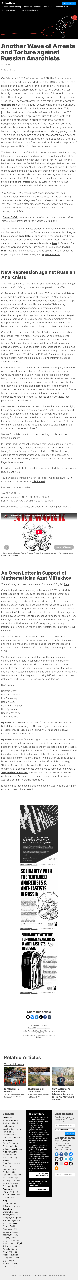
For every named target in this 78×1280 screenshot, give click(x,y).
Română (13, 1246)
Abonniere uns (69, 4)
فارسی (5, 1240)
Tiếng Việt (7, 1258)
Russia (30, 1028)
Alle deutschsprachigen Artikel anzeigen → (20, 10)
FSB (34, 1028)
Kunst (5, 1120)
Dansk (14, 1249)
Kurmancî (7, 1263)
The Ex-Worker (9, 1192)
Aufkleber (14, 1146)
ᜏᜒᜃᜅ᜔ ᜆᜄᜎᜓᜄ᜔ (9, 1266)
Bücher (5, 7)
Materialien (27, 7)
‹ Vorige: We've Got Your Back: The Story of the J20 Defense (39, 1031)
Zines (5, 1143)
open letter (25, 236)
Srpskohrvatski (9, 1243)
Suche (51, 7)
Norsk (14, 1263)
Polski (5, 1223)
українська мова (10, 1255)
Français (6, 1217)
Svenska (6, 1249)
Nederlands (15, 1240)
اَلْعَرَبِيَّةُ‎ (19, 1243)
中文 (15, 1229)
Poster (5, 1146)
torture (39, 1028)
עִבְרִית (5, 1252)
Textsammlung (15, 7)
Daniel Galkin (10, 217)
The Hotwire (8, 1197)
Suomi (5, 1226)
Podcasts (37, 7)
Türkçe (13, 1238)
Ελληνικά (13, 1223)
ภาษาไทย (13, 1252)
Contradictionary (10, 1169)
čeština (6, 1235)
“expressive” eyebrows (14, 772)
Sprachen (59, 7)
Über (66, 7)
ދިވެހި (4, 1260)
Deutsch (14, 1215)
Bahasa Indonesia (10, 1232)
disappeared (9, 104)
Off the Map (13, 1186)
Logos (19, 1149)
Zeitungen (13, 1143)
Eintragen (70, 1133)
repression (46, 1028)
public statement (20, 181)
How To (17, 1129)
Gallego (10, 1260)
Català (16, 1258)
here (54, 243)
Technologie (8, 1135)
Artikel (6, 1117)
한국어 (5, 1246)
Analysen (7, 1123)
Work (5, 1172)
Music (12, 1149)
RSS (11, 1117)
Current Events (9, 70)
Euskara (13, 1235)
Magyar (6, 1238)
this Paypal (38, 481)
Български (7, 1229)
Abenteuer (13, 1120)
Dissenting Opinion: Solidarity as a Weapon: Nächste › (39, 1036)
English (6, 1212)
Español (13, 1212)
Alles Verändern (10, 1152)
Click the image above (28, 864)
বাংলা (19, 1246)
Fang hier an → (42, 1189)
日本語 (12, 1226)
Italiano (6, 1215)
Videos (6, 1149)
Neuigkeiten (8, 1132)
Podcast (6, 1189)
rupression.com (51, 254)
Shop (45, 7)
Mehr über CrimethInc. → (42, 1175)
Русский (16, 1220)
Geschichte (8, 1129)
